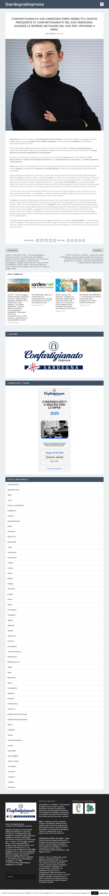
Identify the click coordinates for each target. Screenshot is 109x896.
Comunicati (12, 552)
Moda (10, 667)
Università (11, 787)
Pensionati (11, 709)
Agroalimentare (13, 490)
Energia (10, 584)
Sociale (10, 746)
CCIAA (10, 547)
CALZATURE (12, 542)
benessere (11, 531)
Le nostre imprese (14, 652)
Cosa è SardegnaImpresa (14, 824)
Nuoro (10, 683)
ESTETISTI (11, 589)
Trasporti (11, 777)
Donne (10, 573)
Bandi (10, 526)
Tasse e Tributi (13, 761)
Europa (10, 594)
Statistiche (12, 751)
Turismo (11, 782)
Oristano (11, 699)
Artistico (11, 516)
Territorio (11, 772)
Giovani (10, 631)
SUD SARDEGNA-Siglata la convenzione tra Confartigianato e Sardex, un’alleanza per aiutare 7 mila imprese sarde (42, 299)
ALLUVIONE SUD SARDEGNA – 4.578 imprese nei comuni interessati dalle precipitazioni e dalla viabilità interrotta (90, 299)
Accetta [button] (94, 893)
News (9, 672)
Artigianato (12, 511)
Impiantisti (12, 636)
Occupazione (12, 688)
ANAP (9, 495)
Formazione (12, 610)
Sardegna (11, 730)
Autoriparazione (14, 521)
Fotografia (11, 615)
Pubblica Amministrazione (17, 719)
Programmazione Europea (17, 714)
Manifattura (12, 657)
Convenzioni (12, 558)
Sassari (10, 735)
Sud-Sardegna (50, 33)
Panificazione (12, 704)
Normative (12, 678)
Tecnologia (12, 766)
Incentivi (11, 641)
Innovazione (12, 646)
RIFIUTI (10, 725)
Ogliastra (11, 693)
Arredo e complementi (16, 505)
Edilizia (10, 578)
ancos (10, 500)
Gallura (10, 620)
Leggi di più (103, 893)
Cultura (10, 568)
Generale (11, 625)
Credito (10, 563)
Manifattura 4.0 (14, 662)
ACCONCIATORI (13, 484)
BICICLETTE (12, 537)
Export (10, 605)
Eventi (10, 599)
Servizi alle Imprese (15, 740)
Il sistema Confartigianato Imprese (18, 826)
